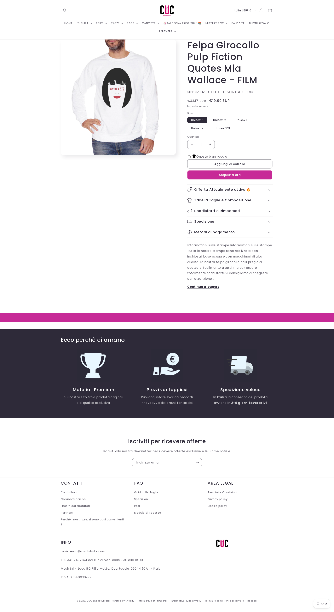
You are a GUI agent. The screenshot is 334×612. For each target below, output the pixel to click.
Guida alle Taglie (146, 492)
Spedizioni (141, 499)
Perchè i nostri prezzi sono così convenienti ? (92, 522)
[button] (65, 10)
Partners (67, 513)
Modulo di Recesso (147, 513)
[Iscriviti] (197, 462)
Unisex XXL (223, 128)
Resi (137, 506)
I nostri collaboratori (75, 506)
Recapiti (252, 600)
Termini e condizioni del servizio (224, 600)
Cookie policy (217, 506)
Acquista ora (230, 175)
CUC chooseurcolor (98, 600)
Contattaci (69, 492)
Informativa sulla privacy (186, 600)
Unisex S (197, 120)
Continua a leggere (203, 286)
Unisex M (219, 120)
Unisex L (242, 120)
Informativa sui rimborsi (152, 600)
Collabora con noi (73, 499)
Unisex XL (198, 128)
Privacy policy (217, 499)
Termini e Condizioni (222, 492)
